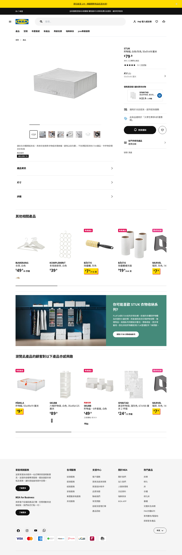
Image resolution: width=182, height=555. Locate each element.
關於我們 (122, 476)
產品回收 (96, 511)
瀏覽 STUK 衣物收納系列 (126, 334)
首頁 (17, 40)
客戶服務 (96, 476)
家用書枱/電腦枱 (151, 516)
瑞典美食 (70, 31)
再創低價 (58, 31)
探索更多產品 (150, 520)
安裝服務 (71, 491)
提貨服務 (71, 481)
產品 (24, 40)
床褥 (146, 476)
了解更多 (22, 488)
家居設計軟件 (98, 486)
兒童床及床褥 (150, 506)
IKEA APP (122, 501)
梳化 (146, 481)
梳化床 (147, 496)
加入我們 (122, 481)
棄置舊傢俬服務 (74, 496)
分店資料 (122, 491)
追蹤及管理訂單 (99, 506)
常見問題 (96, 501)
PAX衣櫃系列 (149, 511)
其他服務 (71, 501)
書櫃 (146, 501)
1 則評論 (143, 65)
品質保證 (96, 491)
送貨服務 (71, 476)
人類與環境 (123, 486)
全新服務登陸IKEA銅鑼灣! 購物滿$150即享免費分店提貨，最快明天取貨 (96, 11)
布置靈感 (36, 31)
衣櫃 (146, 491)
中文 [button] (158, 530)
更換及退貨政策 (99, 481)
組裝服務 (71, 486)
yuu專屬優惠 (84, 31)
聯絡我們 (96, 496)
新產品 (47, 31)
